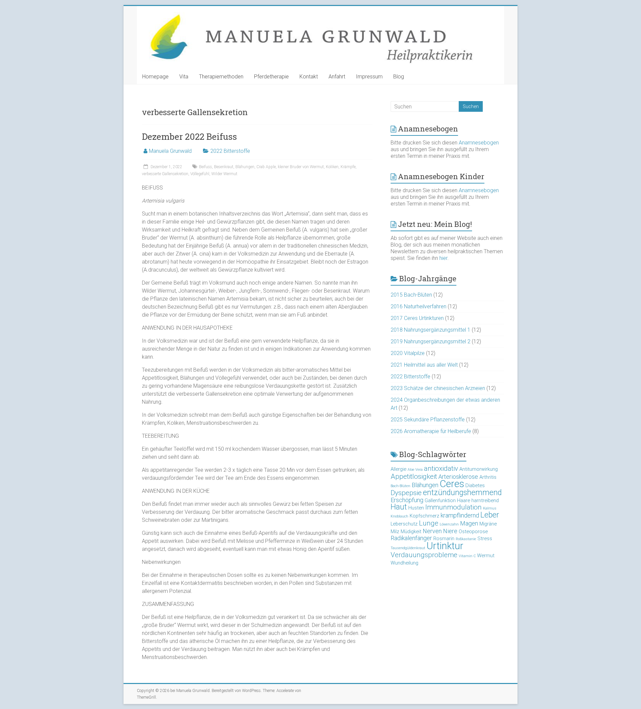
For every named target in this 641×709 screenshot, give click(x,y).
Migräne (488, 524)
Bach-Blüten (400, 486)
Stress (484, 539)
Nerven (432, 531)
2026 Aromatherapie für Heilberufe (431, 431)
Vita (183, 76)
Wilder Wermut (224, 173)
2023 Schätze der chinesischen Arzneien (438, 388)
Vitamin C (467, 556)
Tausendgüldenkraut (408, 548)
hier (443, 258)
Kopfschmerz (424, 516)
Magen (469, 523)
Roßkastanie (466, 539)
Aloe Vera (415, 469)
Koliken (332, 166)
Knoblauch (399, 516)
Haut (399, 506)
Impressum (369, 76)
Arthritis (487, 477)
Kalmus (489, 508)
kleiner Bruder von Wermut (301, 166)
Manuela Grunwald (170, 151)
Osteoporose (473, 531)
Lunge (428, 523)
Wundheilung (404, 563)
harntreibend (485, 500)
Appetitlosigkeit (414, 476)
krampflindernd (460, 515)
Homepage (155, 76)
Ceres (452, 483)
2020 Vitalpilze (408, 353)
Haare (463, 500)
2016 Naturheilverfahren (418, 306)
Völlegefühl (199, 173)
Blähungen (244, 166)
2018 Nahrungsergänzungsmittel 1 (430, 330)
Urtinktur (445, 546)
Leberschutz (404, 524)
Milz (395, 531)
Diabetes (475, 485)
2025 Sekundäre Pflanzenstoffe (428, 419)
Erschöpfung (407, 499)
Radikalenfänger (411, 538)
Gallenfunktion (440, 500)
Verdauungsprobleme (424, 555)
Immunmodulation (453, 507)
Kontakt (308, 76)
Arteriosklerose (458, 476)
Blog (398, 76)
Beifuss (205, 166)
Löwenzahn (449, 524)
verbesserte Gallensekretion (165, 173)
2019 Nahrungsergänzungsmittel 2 (430, 341)
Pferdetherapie (271, 76)
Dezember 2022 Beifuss (189, 136)
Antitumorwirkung (478, 469)
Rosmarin (443, 539)
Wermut (485, 556)
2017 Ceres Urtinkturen (417, 318)
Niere (450, 531)
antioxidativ (441, 468)
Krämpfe (348, 166)
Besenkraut (223, 166)
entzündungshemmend (462, 492)
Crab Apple (266, 166)
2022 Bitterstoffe (230, 151)
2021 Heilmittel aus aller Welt (424, 365)
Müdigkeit (411, 531)
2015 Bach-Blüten (411, 295)
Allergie (398, 469)
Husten (416, 508)
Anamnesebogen (479, 142)
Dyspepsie (406, 493)
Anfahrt (337, 76)
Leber (489, 514)
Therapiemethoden (221, 76)
